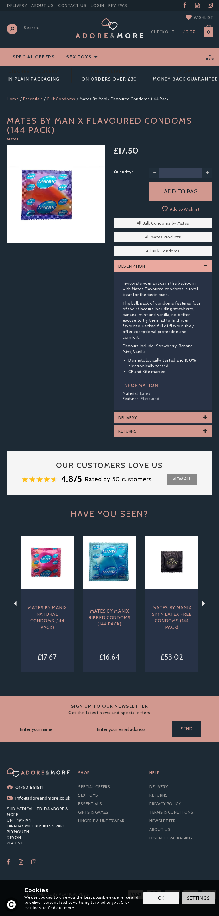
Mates (13, 139)
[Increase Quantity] (207, 173)
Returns (158, 795)
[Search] (12, 29)
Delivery (158, 786)
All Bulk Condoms (163, 251)
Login (97, 5)
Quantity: (123, 171)
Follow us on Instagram (210, 5)
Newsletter (162, 820)
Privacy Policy (165, 803)
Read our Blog (197, 5)
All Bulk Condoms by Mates (163, 223)
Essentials (90, 803)
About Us (160, 829)
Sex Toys (88, 795)
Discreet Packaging (170, 837)
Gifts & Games (93, 812)
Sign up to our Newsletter (109, 709)
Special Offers (94, 786)
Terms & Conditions (171, 812)
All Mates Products (163, 237)
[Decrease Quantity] (154, 173)
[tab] (163, 266)
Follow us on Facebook (184, 5)
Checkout (163, 31)
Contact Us (72, 5)
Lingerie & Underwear (101, 820)
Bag (206, 31)
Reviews (117, 5)
